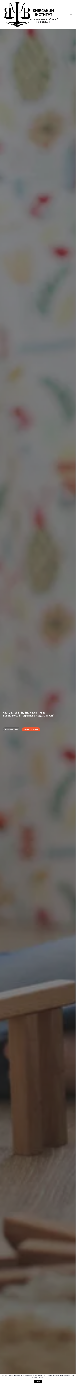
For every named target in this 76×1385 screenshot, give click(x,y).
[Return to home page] (31, 14)
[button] (11, 729)
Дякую (38, 1381)
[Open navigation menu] (71, 14)
